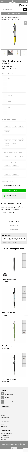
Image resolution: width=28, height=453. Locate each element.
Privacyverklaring (5, 437)
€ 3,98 (5, 282)
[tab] (14, 221)
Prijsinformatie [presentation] (14, 221)
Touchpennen (4, 19)
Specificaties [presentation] (14, 229)
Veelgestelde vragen (5, 417)
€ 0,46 (5, 348)
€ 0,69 (5, 381)
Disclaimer (3, 439)
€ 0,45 (5, 315)
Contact (2, 424)
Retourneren (4, 426)
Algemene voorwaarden (6, 433)
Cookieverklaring (5, 435)
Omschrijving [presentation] (14, 225)
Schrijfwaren (18, 17)
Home (2, 17)
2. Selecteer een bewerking (10, 119)
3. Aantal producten (7, 181)
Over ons (3, 415)
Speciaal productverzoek (14, 13)
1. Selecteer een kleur (8, 73)
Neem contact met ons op (8, 212)
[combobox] (12, 9)
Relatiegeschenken (9, 17)
